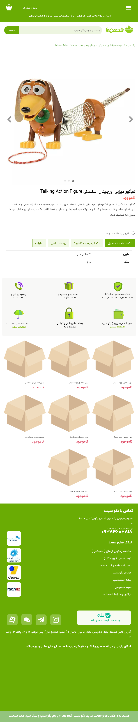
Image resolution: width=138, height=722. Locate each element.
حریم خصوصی (123, 587)
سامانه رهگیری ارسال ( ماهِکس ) (112, 551)
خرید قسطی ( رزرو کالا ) (118, 558)
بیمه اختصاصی (122, 580)
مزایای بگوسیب (122, 573)
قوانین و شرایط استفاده (118, 594)
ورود (35, 8)
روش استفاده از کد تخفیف (116, 565)
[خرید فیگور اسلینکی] (69, 119)
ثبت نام (26, 8)
